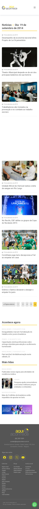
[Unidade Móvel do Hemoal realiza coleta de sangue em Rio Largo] (19, 171)
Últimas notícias (6, 468)
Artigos (3, 472)
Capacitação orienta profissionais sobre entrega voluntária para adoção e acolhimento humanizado (19, 344)
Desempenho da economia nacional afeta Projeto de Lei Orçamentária (19, 39)
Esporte (4, 477)
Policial (3, 487)
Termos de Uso (29, 474)
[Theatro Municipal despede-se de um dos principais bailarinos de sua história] (19, 57)
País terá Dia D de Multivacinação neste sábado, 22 (16, 355)
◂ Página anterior (8, 304)
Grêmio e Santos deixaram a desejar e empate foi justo (17, 291)
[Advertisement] (19, 138)
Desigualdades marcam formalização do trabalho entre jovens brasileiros (17, 333)
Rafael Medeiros (18, 470)
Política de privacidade (31, 472)
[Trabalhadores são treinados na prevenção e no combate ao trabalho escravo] (19, 92)
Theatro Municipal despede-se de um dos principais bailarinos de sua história (19, 73)
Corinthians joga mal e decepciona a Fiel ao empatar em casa (18, 256)
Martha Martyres (18, 468)
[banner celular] (17, 414)
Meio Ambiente (6, 481)
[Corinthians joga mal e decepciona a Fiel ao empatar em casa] (19, 240)
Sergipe (4, 490)
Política (3, 485)
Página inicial (5, 466)
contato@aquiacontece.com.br (19, 441)
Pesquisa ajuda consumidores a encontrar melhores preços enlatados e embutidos (25, 384)
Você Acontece (5, 494)
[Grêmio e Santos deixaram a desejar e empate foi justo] (19, 274)
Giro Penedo (17, 466)
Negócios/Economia (7, 489)
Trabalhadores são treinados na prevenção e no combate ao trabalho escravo (17, 109)
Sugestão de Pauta (30, 470)
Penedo (4, 483)
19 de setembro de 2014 (11, 35)
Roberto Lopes (17, 472)
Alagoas (4, 470)
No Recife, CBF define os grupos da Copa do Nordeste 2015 (19, 221)
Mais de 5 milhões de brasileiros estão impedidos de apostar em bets (16, 396)
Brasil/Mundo (5, 474)
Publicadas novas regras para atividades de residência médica (18, 373)
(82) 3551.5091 (19, 438)
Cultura (4, 476)
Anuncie (27, 468)
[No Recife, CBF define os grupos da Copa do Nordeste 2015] (19, 205)
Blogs (3, 492)
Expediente (28, 466)
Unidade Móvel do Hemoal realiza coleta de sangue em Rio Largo (19, 187)
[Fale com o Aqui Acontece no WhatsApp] (34, 504)
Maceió (3, 479)
